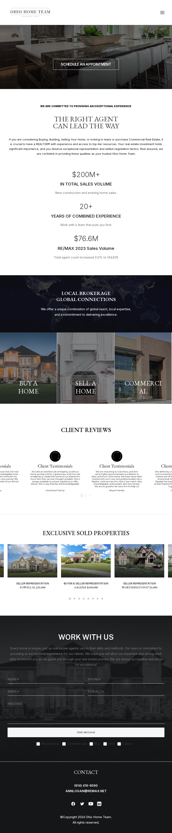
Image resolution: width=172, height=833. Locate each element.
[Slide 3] (90, 495)
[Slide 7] (97, 599)
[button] (162, 12)
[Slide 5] (88, 599)
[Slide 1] (82, 495)
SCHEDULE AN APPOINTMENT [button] (86, 64)
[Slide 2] (86, 495)
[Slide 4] (83, 599)
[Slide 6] (93, 599)
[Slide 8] (102, 599)
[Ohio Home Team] (30, 12)
